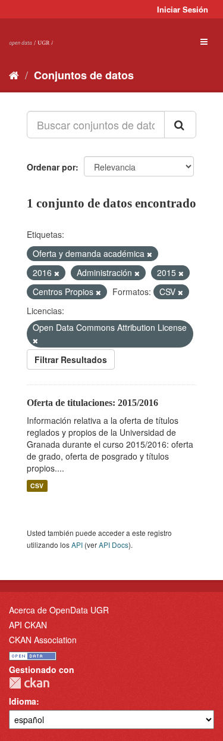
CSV (36, 485)
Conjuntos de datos (84, 75)
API (77, 545)
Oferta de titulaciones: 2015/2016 (92, 403)
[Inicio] (14, 74)
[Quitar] (149, 254)
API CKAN (28, 625)
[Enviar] (180, 124)
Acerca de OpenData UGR (59, 610)
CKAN (29, 683)
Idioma (22, 701)
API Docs (113, 545)
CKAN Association (43, 640)
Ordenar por (51, 167)
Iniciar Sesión (182, 9)
